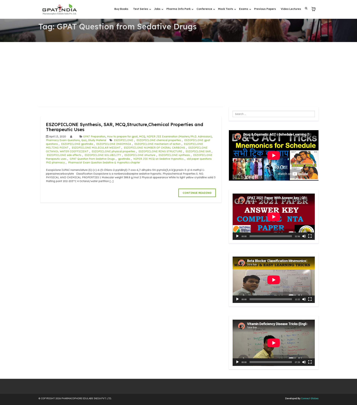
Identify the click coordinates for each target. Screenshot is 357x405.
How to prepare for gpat (122, 136)
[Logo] (59, 9)
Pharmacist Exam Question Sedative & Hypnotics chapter (104, 162)
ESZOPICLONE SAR (198, 151)
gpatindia (124, 158)
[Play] (237, 236)
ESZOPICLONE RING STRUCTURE (160, 151)
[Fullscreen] (310, 236)
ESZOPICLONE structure (139, 155)
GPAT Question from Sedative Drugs (92, 158)
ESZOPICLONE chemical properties (158, 140)
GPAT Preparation (94, 136)
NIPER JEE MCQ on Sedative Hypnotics (158, 158)
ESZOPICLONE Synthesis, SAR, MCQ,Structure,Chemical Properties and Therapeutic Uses (124, 127)
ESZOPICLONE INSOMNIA (113, 144)
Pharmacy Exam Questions (63, 140)
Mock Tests (226, 9)
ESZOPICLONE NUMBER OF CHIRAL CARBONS (154, 147)
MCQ (142, 136)
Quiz (84, 140)
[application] (274, 217)
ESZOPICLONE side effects (64, 155)
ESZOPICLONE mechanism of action (157, 144)
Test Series (141, 9)
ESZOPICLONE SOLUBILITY (103, 155)
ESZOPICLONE (123, 140)
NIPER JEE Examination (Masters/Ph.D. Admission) (179, 136)
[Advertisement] (178, 70)
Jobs (157, 9)
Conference (205, 9)
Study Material (97, 140)
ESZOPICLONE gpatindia (77, 144)
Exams (244, 9)
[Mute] (304, 236)
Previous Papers (265, 9)
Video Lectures (291, 9)
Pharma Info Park (178, 9)
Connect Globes (309, 398)
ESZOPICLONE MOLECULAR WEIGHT (96, 147)
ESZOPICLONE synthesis (174, 155)
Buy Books (121, 9)
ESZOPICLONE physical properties (113, 151)
